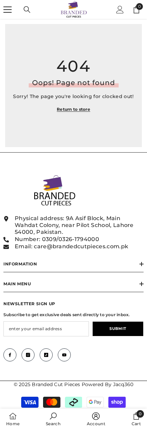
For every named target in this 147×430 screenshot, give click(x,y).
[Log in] (120, 9)
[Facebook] (9, 354)
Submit (117, 328)
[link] (53, 419)
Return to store (73, 109)
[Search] (27, 9)
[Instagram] (28, 354)
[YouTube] (64, 354)
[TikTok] (46, 354)
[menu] (7, 9)
